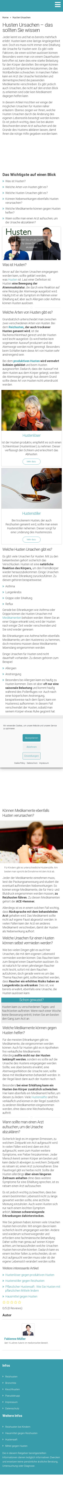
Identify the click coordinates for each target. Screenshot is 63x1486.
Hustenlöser (32, 435)
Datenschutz (32, 763)
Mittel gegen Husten (16, 1445)
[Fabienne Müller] (29, 1329)
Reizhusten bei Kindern (17, 1426)
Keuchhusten (12, 1389)
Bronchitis (10, 1383)
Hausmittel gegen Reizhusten (21, 1433)
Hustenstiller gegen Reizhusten (24, 1280)
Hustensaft (11, 1439)
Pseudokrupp (12, 1395)
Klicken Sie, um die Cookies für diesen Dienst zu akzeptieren (31, 243)
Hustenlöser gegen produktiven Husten (29, 1275)
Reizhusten (16, 327)
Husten (12, 279)
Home (5, 17)
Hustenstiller (31, 513)
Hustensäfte (39, 1097)
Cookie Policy (19, 763)
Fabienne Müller (15, 1338)
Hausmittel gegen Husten (21, 1296)
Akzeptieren (31, 737)
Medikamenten (11, 617)
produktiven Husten (26, 361)
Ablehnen (31, 746)
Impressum (44, 763)
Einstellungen (31, 755)
